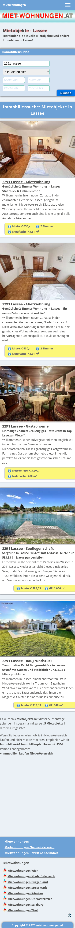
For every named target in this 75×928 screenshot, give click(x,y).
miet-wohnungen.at (49, 925)
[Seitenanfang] (70, 916)
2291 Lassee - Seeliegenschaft (28, 548)
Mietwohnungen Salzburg (25, 905)
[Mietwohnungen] (37, 20)
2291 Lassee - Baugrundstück (27, 660)
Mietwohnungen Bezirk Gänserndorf (31, 853)
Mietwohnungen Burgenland (28, 882)
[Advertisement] (37, 793)
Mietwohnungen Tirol (23, 910)
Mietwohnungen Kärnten (25, 893)
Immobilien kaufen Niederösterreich (27, 753)
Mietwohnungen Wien (23, 871)
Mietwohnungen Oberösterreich (30, 899)
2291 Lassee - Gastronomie (25, 426)
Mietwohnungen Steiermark (27, 888)
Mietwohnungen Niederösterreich (29, 847)
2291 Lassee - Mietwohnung (26, 181)
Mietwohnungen (14, 5)
